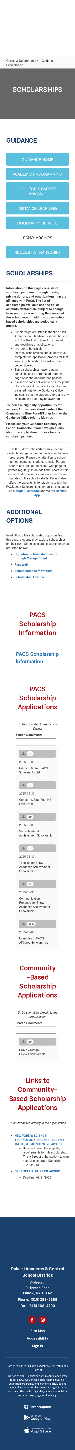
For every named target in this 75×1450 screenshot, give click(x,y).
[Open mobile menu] (8, 6)
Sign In (37, 1346)
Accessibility (37, 1338)
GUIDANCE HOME (38, 159)
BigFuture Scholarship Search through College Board (36, 556)
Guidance (48, 60)
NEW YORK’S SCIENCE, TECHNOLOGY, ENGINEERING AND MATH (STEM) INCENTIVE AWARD (39, 1139)
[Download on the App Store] (37, 1430)
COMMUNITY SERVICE (37, 223)
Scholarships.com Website (33, 571)
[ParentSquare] (37, 1407)
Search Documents (29, 735)
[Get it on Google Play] (37, 1417)
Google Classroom (26, 491)
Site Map (37, 1331)
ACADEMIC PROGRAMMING (37, 174)
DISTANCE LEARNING (37, 208)
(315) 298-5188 (44, 1299)
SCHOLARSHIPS (37, 237)
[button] (58, 6)
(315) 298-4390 (42, 1306)
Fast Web (21, 564)
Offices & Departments (21, 60)
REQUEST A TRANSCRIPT (37, 252)
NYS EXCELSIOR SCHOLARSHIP (37, 1171)
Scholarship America (29, 577)
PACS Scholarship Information (37, 657)
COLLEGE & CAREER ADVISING (37, 191)
